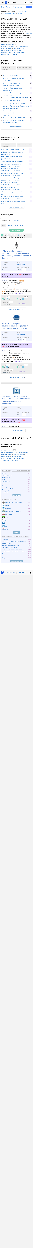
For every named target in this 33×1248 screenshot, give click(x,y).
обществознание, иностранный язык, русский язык (13, 193)
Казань (4, 479)
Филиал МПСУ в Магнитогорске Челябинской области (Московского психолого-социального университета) (16, 400)
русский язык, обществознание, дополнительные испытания (11, 165)
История (4, 556)
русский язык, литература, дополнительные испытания (10, 170)
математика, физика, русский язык (12, 149)
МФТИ (7, 505)
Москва (4, 473)
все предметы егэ (16, 207)
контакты (11, 572)
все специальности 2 (16, 430)
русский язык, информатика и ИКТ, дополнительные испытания (12, 197)
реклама (22, 572)
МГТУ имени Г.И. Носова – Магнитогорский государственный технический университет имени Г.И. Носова (16, 254)
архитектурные (6, 53)
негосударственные (7, 46)
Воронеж (4, 484)
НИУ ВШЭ (8, 508)
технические (5, 55)
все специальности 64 (16, 309)
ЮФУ (6, 529)
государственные (7, 44)
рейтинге (29, 33)
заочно (10, 225)
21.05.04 (4, 281)
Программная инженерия (9, 547)
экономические (19, 48)
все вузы (16, 532)
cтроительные (16, 51)
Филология (5, 554)
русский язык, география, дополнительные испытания (10, 183)
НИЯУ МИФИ (9, 514)
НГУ (6, 520)
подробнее (21, 303)
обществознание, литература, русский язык (13, 202)
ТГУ (6, 523)
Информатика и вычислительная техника (14, 552)
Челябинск (5, 492)
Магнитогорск (21, 264)
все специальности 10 (16, 377)
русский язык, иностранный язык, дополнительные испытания (12, 174)
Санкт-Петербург (7, 475)
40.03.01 (4, 426)
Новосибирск (6, 481)
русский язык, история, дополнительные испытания (10, 188)
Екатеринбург (6, 477)
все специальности (16, 127)
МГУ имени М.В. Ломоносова (13, 502)
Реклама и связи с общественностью (12, 550)
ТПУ (6, 517)
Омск (3, 486)
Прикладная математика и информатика (14, 541)
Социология (5, 558)
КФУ (6, 526)
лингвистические (19, 53)
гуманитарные (23, 46)
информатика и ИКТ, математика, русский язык (12, 153)
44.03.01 (4, 351)
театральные (16, 55)
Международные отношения (10, 545)
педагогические (6, 48)
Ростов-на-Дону (6, 490)
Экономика (5, 539)
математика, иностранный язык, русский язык (11, 158)
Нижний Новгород (7, 488)
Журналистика (6, 543)
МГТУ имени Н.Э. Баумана (13, 511)
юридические (5, 51)
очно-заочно (19, 225)
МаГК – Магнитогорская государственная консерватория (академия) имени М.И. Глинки (14, 325)
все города (16, 495)
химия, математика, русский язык (12, 161)
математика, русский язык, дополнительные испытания (10, 179)
